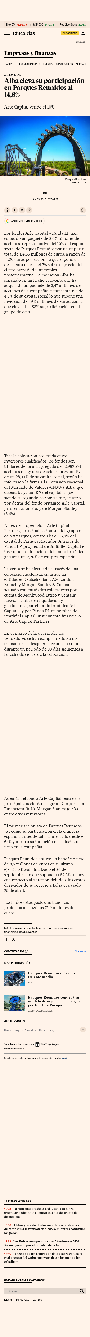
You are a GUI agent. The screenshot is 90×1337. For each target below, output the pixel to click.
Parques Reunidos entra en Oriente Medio (51, 975)
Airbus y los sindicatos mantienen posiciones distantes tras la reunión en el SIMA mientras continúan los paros (45, 1229)
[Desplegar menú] (7, 33)
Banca (8, 64)
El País (80, 42)
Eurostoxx (22, 1300)
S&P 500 (37, 24)
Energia (48, 64)
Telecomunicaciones (27, 64)
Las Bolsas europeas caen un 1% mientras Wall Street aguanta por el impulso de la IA (42, 1243)
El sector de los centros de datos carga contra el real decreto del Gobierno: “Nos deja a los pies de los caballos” (43, 1258)
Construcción (64, 64)
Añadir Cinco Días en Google (26, 220)
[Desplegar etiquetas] (83, 1029)
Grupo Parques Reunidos (20, 1030)
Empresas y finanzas (30, 53)
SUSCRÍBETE (70, 33)
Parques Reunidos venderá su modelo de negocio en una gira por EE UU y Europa (54, 1001)
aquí (64, 1058)
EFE (30, 982)
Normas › (80, 951)
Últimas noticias (17, 1201)
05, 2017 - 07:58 (45, 199)
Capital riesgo (47, 1030)
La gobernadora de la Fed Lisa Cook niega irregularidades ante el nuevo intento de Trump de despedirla (40, 1213)
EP (45, 193)
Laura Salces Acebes (40, 1011)
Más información (13, 1048)
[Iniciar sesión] (83, 33)
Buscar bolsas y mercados (24, 1279)
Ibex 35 (10, 24)
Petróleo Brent (68, 24)
